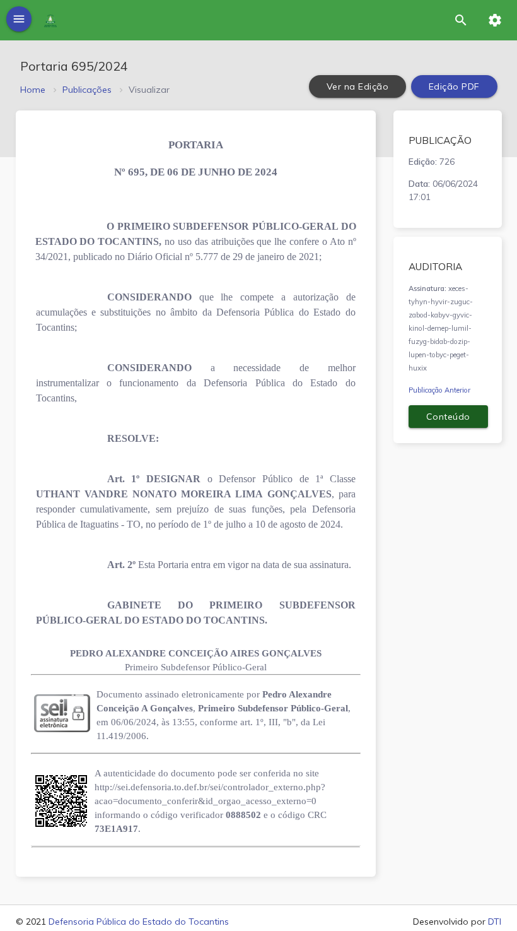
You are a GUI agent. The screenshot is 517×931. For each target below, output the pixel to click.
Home (32, 89)
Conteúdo (448, 416)
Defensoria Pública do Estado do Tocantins (139, 921)
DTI (494, 921)
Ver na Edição (358, 86)
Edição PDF (454, 86)
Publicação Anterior (439, 390)
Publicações (87, 89)
